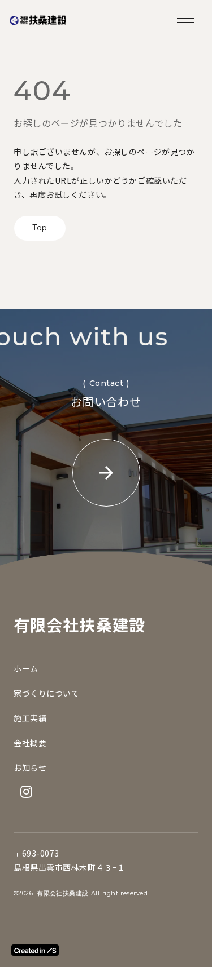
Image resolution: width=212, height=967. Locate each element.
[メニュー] (185, 20)
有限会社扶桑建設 (79, 625)
